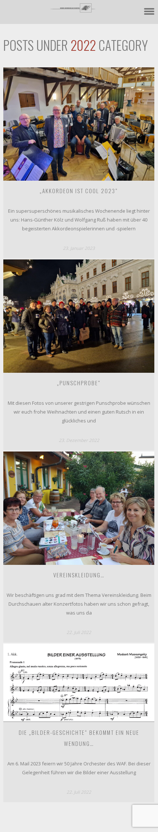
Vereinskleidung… (79, 575)
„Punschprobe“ (79, 383)
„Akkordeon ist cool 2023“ (79, 191)
